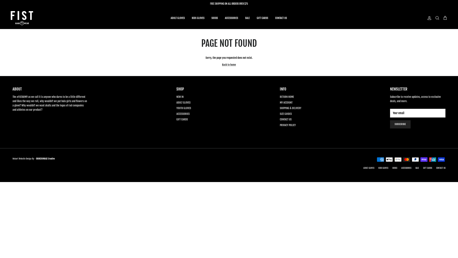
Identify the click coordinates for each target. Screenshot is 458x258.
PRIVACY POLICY (288, 125)
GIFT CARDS (262, 18)
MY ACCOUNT (286, 102)
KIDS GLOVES (198, 18)
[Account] (429, 18)
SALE (247, 18)
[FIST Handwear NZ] (22, 18)
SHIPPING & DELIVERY (290, 108)
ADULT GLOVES (178, 18)
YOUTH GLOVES (183, 108)
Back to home (229, 64)
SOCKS (214, 18)
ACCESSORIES (231, 18)
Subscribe (400, 124)
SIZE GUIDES (286, 114)
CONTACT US (281, 18)
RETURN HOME (287, 97)
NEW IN (180, 97)
